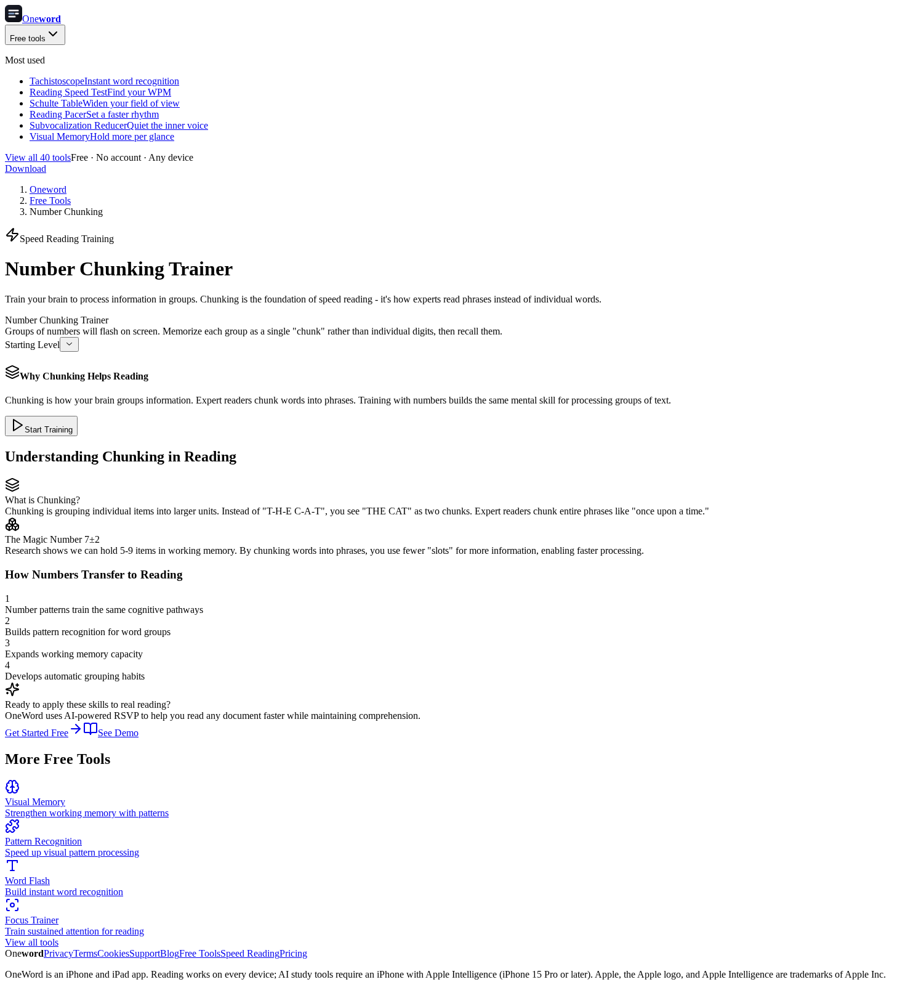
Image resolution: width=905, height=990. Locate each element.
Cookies (113, 953)
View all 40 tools (38, 157)
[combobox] (69, 344)
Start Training (49, 429)
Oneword (48, 189)
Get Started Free (36, 733)
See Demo (118, 733)
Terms (85, 953)
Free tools (28, 38)
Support (144, 953)
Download (25, 168)
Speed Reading (250, 953)
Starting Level (32, 344)
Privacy (58, 953)
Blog (169, 953)
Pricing (293, 953)
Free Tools (50, 200)
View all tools (31, 942)
